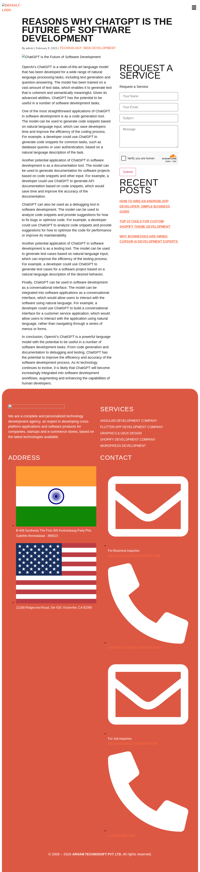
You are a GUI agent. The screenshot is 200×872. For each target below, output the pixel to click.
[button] (194, 8)
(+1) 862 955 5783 (148, 647)
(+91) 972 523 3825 (121, 647)
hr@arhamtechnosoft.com (132, 743)
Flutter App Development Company (131, 427)
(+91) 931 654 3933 (121, 835)
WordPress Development (123, 445)
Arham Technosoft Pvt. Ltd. (97, 854)
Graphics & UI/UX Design (121, 433)
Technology (71, 48)
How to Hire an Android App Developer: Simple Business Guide (145, 206)
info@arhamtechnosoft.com (134, 556)
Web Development (99, 48)
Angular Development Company (128, 420)
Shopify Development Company (127, 439)
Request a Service (134, 87)
